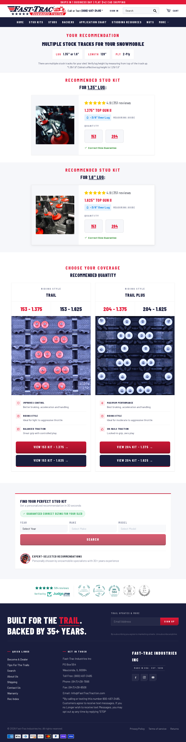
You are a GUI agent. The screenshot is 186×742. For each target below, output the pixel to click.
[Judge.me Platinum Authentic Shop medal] (84, 590)
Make (72, 522)
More (162, 22)
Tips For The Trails (18, 665)
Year (23, 522)
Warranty (12, 693)
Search (11, 670)
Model (122, 522)
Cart (176, 10)
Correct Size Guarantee (102, 147)
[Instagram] (144, 677)
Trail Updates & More (125, 613)
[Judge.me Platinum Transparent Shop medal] (99, 590)
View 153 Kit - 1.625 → (51, 460)
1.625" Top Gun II (98, 200)
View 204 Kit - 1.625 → (135, 460)
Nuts (150, 22)
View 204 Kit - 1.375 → (135, 447)
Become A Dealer (17, 659)
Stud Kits (36, 22)
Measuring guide (124, 117)
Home (20, 22)
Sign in (114, 10)
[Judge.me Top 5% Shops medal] (144, 590)
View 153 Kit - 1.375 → (51, 447)
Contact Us (14, 687)
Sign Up (169, 621)
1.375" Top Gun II (98, 110)
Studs (52, 22)
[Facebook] (135, 677)
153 (93, 136)
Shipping (12, 682)
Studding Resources (126, 22)
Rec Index (13, 698)
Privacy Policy (137, 728)
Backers (68, 22)
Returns (174, 728)
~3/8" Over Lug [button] (100, 117)
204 (115, 136)
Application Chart (93, 22)
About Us (12, 676)
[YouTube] (152, 677)
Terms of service (157, 728)
